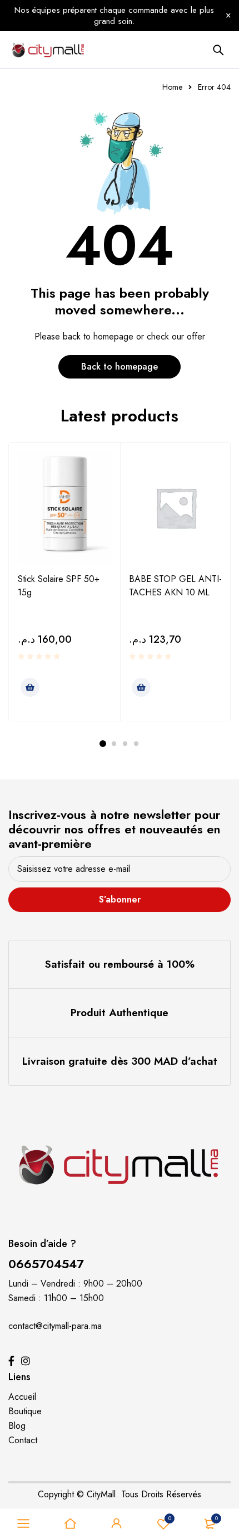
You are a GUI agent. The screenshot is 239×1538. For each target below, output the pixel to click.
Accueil (22, 1396)
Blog (17, 1425)
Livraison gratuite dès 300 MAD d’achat (119, 1061)
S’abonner (120, 899)
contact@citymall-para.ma (55, 1325)
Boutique (25, 1411)
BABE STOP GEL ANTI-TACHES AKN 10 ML (175, 585)
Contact (22, 1440)
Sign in (116, 1523)
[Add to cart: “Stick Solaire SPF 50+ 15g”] (30, 687)
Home (172, 87)
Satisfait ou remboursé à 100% (120, 964)
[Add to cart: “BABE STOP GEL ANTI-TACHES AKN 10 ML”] (141, 687)
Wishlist (169, 1518)
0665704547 (46, 1264)
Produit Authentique (119, 1012)
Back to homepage (119, 366)
